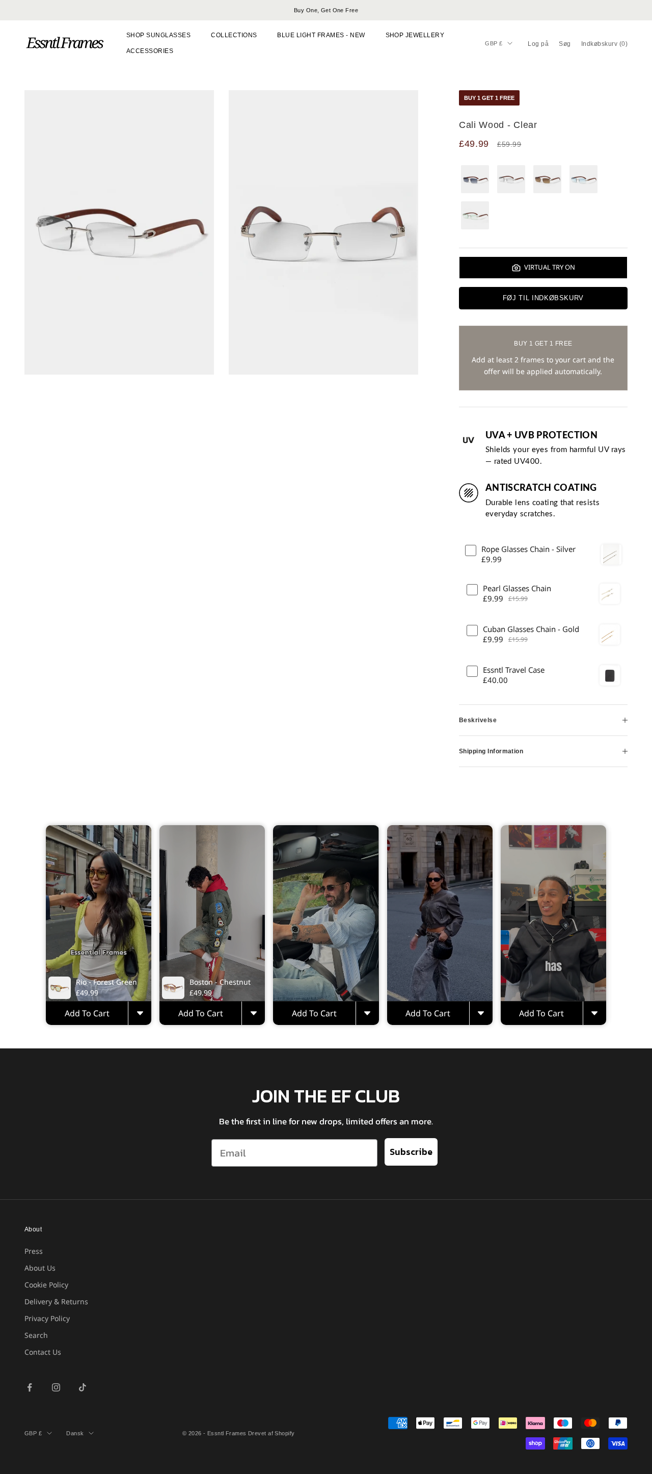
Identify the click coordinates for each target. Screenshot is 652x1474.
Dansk (75, 1433)
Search (36, 1335)
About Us (40, 1268)
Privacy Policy (47, 1318)
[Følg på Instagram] (56, 1387)
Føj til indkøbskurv (543, 298)
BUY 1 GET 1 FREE (489, 98)
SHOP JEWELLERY (415, 35)
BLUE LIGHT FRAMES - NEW (321, 35)
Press (33, 1251)
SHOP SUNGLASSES (158, 35)
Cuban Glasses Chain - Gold (531, 629)
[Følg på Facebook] (29, 1387)
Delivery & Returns (56, 1301)
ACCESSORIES (149, 51)
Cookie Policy (46, 1284)
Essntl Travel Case (514, 670)
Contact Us (42, 1352)
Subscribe (411, 1152)
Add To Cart (87, 1013)
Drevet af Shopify (271, 1433)
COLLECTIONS (234, 35)
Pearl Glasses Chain (517, 588)
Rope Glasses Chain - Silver (528, 549)
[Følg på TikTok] (82, 1387)
